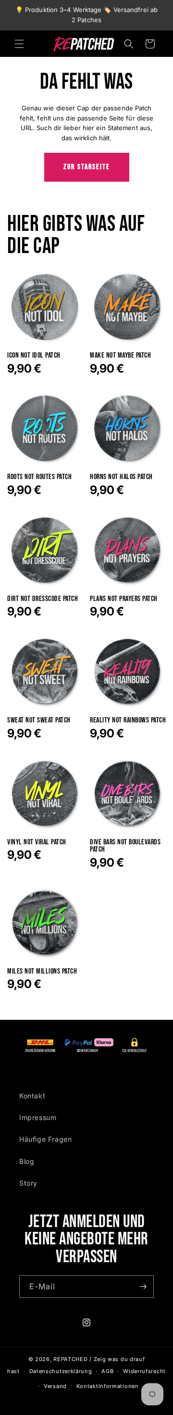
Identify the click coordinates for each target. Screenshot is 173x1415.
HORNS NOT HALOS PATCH (121, 477)
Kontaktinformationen (107, 1386)
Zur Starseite (86, 167)
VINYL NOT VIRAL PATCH (36, 842)
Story (28, 1183)
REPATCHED (70, 1359)
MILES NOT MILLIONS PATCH (42, 971)
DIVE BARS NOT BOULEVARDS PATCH (125, 846)
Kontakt (32, 1096)
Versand (55, 1386)
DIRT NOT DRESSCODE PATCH (42, 599)
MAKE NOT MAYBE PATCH (120, 356)
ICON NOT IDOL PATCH (34, 356)
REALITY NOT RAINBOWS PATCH (128, 720)
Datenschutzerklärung (60, 1371)
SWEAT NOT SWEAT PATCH (39, 720)
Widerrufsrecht (144, 1371)
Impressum (37, 1117)
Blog (26, 1161)
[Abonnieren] (142, 1286)
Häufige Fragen (45, 1139)
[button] (19, 43)
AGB (107, 1371)
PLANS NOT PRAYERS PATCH (124, 599)
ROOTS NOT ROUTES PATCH (39, 477)
